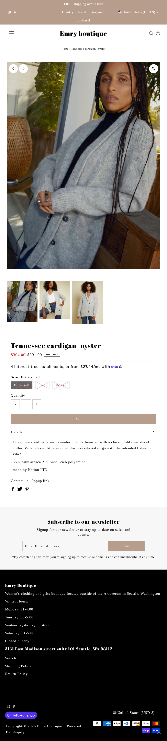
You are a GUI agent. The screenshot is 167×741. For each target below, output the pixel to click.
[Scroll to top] (159, 733)
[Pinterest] (15, 12)
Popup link (40, 481)
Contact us (19, 481)
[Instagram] (9, 12)
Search (10, 658)
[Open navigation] (25, 33)
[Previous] (13, 68)
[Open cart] (158, 33)
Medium (61, 385)
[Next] (23, 68)
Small (42, 385)
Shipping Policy (18, 666)
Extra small (21, 385)
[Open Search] (151, 33)
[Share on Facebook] (13, 490)
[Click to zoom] (153, 68)
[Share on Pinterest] (27, 490)
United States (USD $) (139, 12)
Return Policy (16, 674)
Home (65, 48)
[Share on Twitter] (20, 490)
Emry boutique (83, 33)
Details (16, 432)
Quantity (18, 395)
